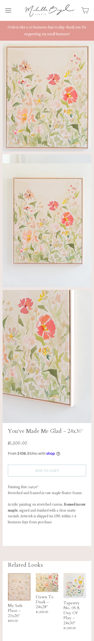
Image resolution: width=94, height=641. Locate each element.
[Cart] (85, 10)
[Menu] (8, 10)
